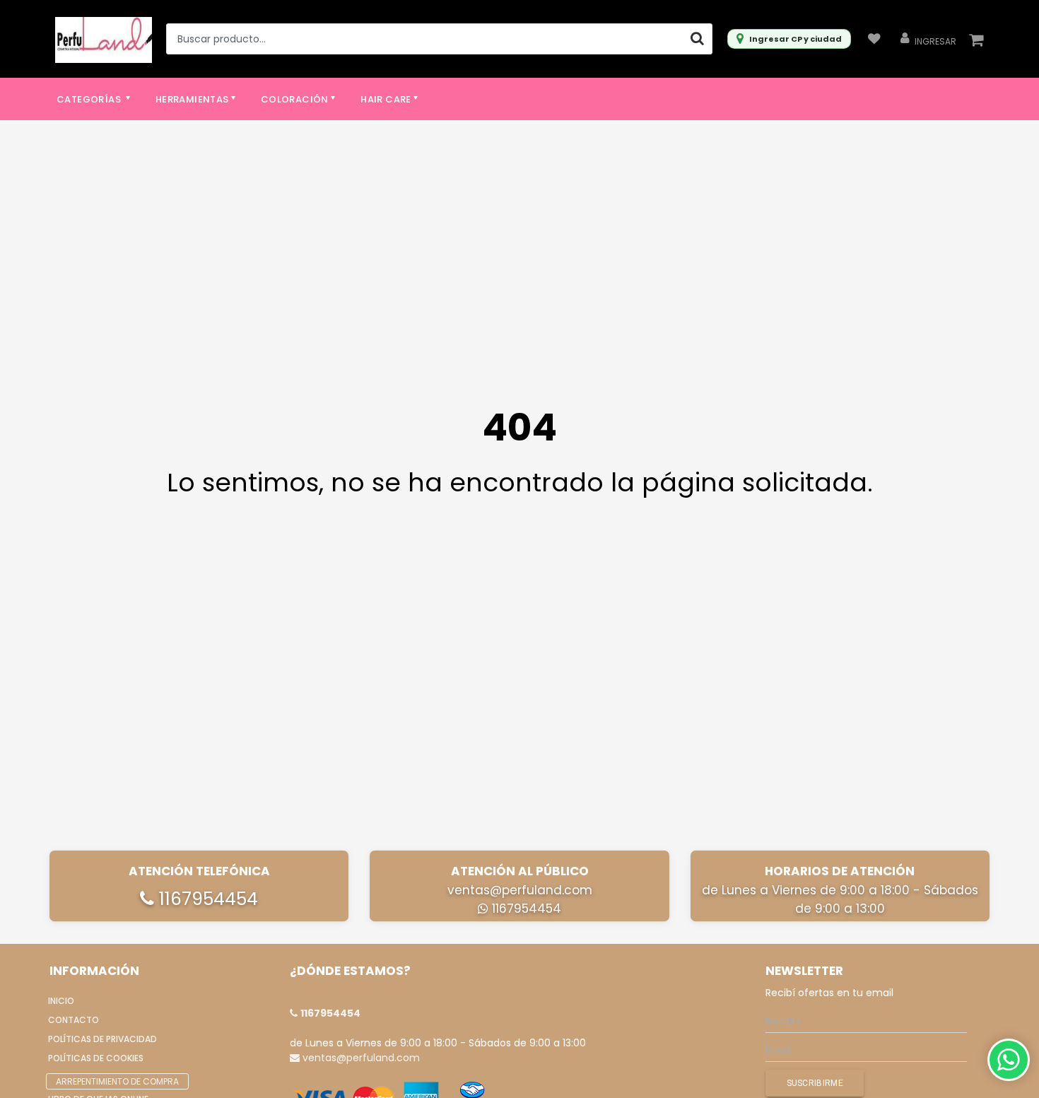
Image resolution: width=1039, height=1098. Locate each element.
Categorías (90, 99)
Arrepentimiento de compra (117, 1081)
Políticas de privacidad (102, 1039)
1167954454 (206, 899)
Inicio (61, 1001)
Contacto (73, 1020)
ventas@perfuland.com (519, 890)
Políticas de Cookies (95, 1058)
